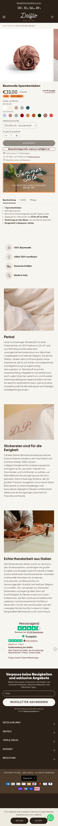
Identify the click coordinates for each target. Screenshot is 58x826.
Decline (19, 820)
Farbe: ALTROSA (10, 101)
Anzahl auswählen (12, 131)
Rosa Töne (11, 26)
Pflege (33, 200)
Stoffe (23, 200)
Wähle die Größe (11, 121)
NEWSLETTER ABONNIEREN (29, 702)
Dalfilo (30, 773)
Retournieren (34, 157)
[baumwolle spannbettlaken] (26, 55)
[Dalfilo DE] (29, 17)
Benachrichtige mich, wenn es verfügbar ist (29, 149)
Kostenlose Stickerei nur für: (29, 3)
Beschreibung (9, 200)
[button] (4, 17)
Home (5, 26)
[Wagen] (52, 17)
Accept (38, 820)
